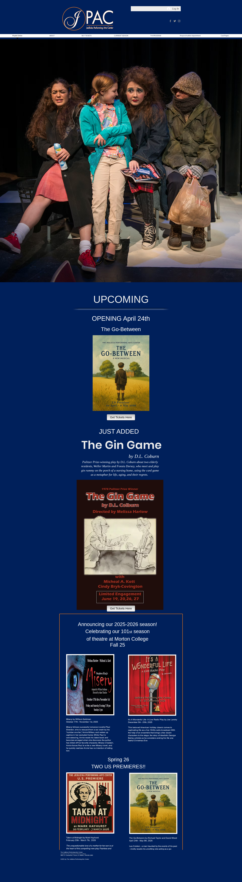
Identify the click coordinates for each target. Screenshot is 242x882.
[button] (121, 36)
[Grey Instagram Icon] (179, 21)
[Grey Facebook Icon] (170, 21)
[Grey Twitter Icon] (174, 21)
